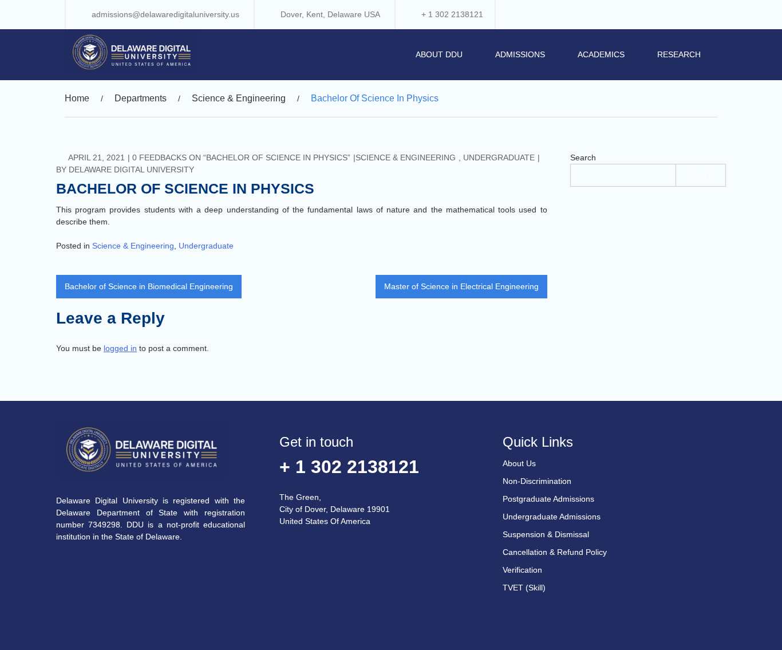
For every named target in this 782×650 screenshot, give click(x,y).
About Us (519, 463)
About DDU (439, 54)
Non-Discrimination (537, 481)
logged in (120, 348)
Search (583, 157)
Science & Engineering (406, 157)
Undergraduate (499, 157)
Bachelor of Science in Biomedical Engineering (149, 286)
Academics (601, 54)
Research (679, 54)
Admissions (520, 54)
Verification (522, 569)
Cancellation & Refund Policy (555, 552)
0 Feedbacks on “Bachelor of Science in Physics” (241, 157)
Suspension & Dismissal (546, 534)
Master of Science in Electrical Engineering (461, 286)
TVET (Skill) (524, 587)
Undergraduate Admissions (552, 516)
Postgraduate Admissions (548, 498)
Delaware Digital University (131, 169)
